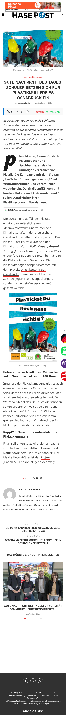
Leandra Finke (24, 103)
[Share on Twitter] (34, 478)
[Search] (63, 15)
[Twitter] (33, 680)
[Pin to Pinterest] (37, 478)
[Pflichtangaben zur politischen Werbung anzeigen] (48, 10)
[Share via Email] (41, 478)
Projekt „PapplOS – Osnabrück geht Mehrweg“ (29, 459)
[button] (6, 590)
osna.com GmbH (34, 693)
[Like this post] (26, 478)
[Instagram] (40, 680)
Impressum (49, 693)
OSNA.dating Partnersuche (16, 701)
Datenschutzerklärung (16, 695)
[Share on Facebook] (30, 478)
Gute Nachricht (50, 144)
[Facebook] (25, 680)
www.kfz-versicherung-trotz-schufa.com (36, 703)
